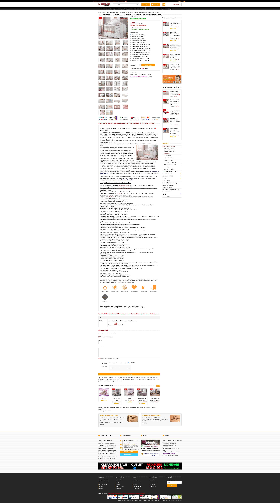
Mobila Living (166, 180)
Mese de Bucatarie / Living (169, 183)
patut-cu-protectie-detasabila (138, 379)
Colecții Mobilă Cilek (169, 149)
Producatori (136, 480)
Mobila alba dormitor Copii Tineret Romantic (175, 56)
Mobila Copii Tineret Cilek (104, 411)
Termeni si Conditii (104, 482)
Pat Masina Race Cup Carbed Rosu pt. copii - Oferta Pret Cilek (175, 111)
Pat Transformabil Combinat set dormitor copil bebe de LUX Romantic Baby (145, 12)
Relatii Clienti (119, 480)
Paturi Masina (168, 167)
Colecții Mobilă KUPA (169, 151)
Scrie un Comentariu (145, 74)
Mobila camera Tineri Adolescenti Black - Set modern (155, 398)
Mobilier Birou (166, 196)
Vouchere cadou (137, 482)
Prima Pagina (101, 12)
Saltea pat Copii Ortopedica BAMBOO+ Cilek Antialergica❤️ (175, 93)
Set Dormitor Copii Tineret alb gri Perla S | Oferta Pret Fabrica (175, 66)
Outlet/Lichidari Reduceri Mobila (171, 189)
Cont (146, 4)
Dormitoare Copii (134, 407)
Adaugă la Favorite (136, 68)
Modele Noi (136, 488)
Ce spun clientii (120, 486)
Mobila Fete (122, 12)
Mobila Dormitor (167, 174)
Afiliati (135, 484)
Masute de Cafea (167, 187)
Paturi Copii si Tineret (145, 407)
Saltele (164, 178)
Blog (117, 482)
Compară (146, 68)
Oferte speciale (137, 486)
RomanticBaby (134, 32)
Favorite (156, 4)
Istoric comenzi (154, 482)
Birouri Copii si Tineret (170, 169)
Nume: (100, 340)
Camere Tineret (168, 160)
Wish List (153, 484)
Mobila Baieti (126, 407)
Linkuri (101, 486)
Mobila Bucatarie (167, 192)
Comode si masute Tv (168, 185)
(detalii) (150, 76)
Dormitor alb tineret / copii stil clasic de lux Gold (175, 23)
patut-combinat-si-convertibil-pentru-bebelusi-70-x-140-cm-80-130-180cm (137, 377)
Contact (118, 484)
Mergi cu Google (128, 451)
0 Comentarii (133, 74)
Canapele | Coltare (167, 176)
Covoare (164, 194)
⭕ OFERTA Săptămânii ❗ (171, 171)
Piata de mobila (103, 484)
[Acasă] (104, 5)
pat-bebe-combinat (113, 377)
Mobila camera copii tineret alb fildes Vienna (142, 398)
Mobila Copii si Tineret (112, 12)
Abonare (171, 485)
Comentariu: (101, 347)
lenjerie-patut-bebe (126, 379)
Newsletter (153, 486)
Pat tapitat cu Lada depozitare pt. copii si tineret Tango (175, 45)
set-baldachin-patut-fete (114, 379)
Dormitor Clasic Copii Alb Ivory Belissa (116, 398)
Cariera (101, 488)
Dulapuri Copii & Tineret (170, 162)
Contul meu (153, 480)
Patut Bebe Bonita (103, 397)
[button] (140, 64)
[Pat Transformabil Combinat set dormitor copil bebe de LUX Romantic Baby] (113, 28)
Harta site (118, 488)
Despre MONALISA (103, 480)
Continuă (129, 374)
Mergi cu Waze (128, 454)
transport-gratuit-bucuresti (115, 381)
